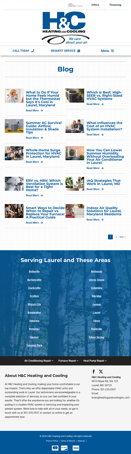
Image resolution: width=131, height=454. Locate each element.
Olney (96, 320)
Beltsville (34, 271)
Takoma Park (34, 345)
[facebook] (94, 372)
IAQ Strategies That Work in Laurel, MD (104, 182)
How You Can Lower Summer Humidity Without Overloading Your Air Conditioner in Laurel (105, 156)
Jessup (96, 304)
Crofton (34, 296)
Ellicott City (34, 304)
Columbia (96, 287)
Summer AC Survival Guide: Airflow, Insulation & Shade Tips (44, 127)
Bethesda (96, 271)
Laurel (96, 312)
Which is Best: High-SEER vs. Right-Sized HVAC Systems (104, 95)
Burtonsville (34, 279)
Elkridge (97, 296)
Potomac (34, 328)
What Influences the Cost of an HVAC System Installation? (104, 126)
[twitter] (101, 372)
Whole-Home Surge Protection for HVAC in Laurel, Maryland (43, 153)
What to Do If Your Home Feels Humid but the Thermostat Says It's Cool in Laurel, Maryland (43, 98)
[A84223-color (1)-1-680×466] (65, 12)
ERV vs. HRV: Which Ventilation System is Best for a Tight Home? (44, 185)
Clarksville (34, 287)
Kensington (34, 312)
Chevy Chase (96, 279)
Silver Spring (96, 337)
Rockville (96, 328)
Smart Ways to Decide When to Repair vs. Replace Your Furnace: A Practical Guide (45, 212)
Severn (34, 337)
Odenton (34, 320)
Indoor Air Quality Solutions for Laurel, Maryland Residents (104, 211)
